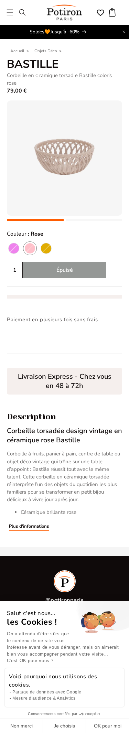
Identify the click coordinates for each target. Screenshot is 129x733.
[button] (10, 12)
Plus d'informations (29, 526)
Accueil (17, 51)
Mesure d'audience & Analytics (43, 698)
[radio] (14, 248)
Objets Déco (45, 51)
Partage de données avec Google (47, 692)
